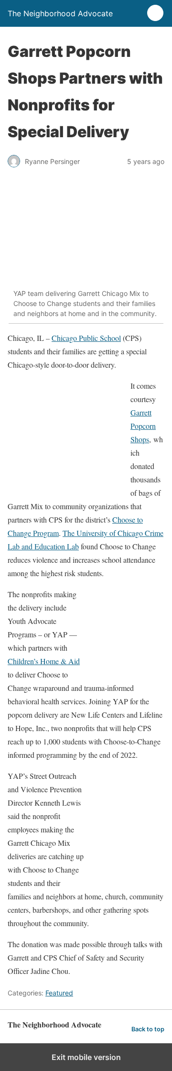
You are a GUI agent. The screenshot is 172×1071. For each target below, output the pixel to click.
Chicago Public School (86, 338)
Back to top (147, 1029)
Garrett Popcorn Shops (143, 425)
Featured (59, 993)
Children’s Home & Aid (44, 661)
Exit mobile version (86, 1057)
